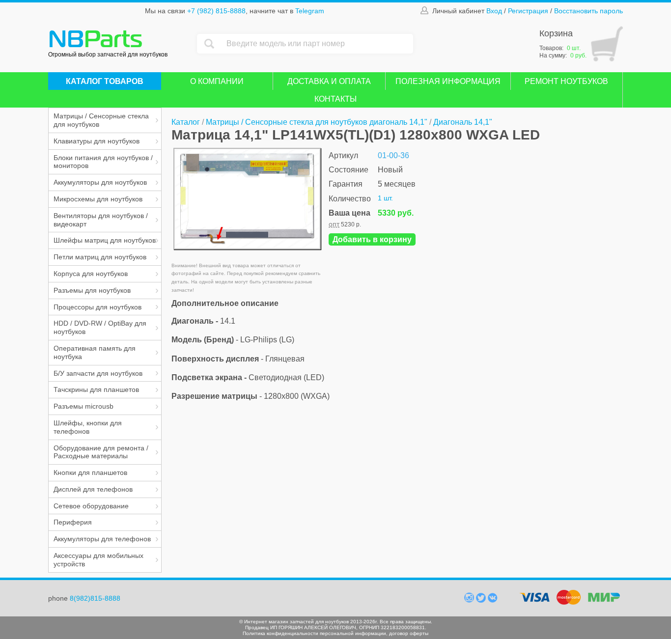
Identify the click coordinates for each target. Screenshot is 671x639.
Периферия (73, 522)
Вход (494, 11)
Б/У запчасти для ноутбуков (98, 373)
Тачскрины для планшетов (96, 389)
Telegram (309, 11)
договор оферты (408, 633)
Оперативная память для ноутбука (95, 352)
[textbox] (317, 44)
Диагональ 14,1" (462, 122)
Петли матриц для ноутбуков (100, 257)
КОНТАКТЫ (335, 99)
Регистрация (528, 11)
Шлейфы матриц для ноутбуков (105, 240)
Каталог (185, 122)
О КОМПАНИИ (217, 81)
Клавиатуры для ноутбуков (97, 141)
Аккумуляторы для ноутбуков (100, 182)
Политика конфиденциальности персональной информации (314, 633)
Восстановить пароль (588, 11)
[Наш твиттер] (482, 600)
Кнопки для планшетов (90, 472)
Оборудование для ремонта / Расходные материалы (101, 452)
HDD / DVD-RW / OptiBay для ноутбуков (100, 327)
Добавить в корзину (372, 239)
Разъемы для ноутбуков (92, 290)
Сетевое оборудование (91, 506)
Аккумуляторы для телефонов (102, 539)
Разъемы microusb (83, 406)
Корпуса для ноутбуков (91, 274)
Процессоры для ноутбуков (97, 307)
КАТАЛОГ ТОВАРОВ (104, 81)
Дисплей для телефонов (93, 489)
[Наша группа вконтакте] (493, 600)
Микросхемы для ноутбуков (98, 199)
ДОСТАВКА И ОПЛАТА (329, 81)
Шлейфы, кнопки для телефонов (88, 427)
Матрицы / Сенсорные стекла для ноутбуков (101, 120)
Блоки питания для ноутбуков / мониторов (103, 162)
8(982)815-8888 (95, 598)
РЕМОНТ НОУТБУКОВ (566, 81)
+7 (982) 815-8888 (216, 11)
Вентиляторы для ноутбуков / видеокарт (101, 220)
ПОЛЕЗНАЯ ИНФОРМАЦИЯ (448, 81)
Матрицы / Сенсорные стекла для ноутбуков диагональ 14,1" (316, 122)
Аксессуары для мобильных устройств (98, 560)
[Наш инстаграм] (470, 600)
